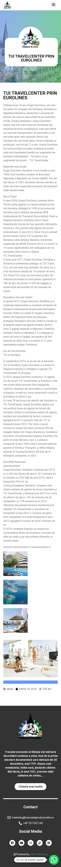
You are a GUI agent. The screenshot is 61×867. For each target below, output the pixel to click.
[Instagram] (31, 843)
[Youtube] (21, 843)
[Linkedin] (49, 843)
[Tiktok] (40, 843)
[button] (53, 4)
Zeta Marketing (38, 854)
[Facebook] (12, 843)
